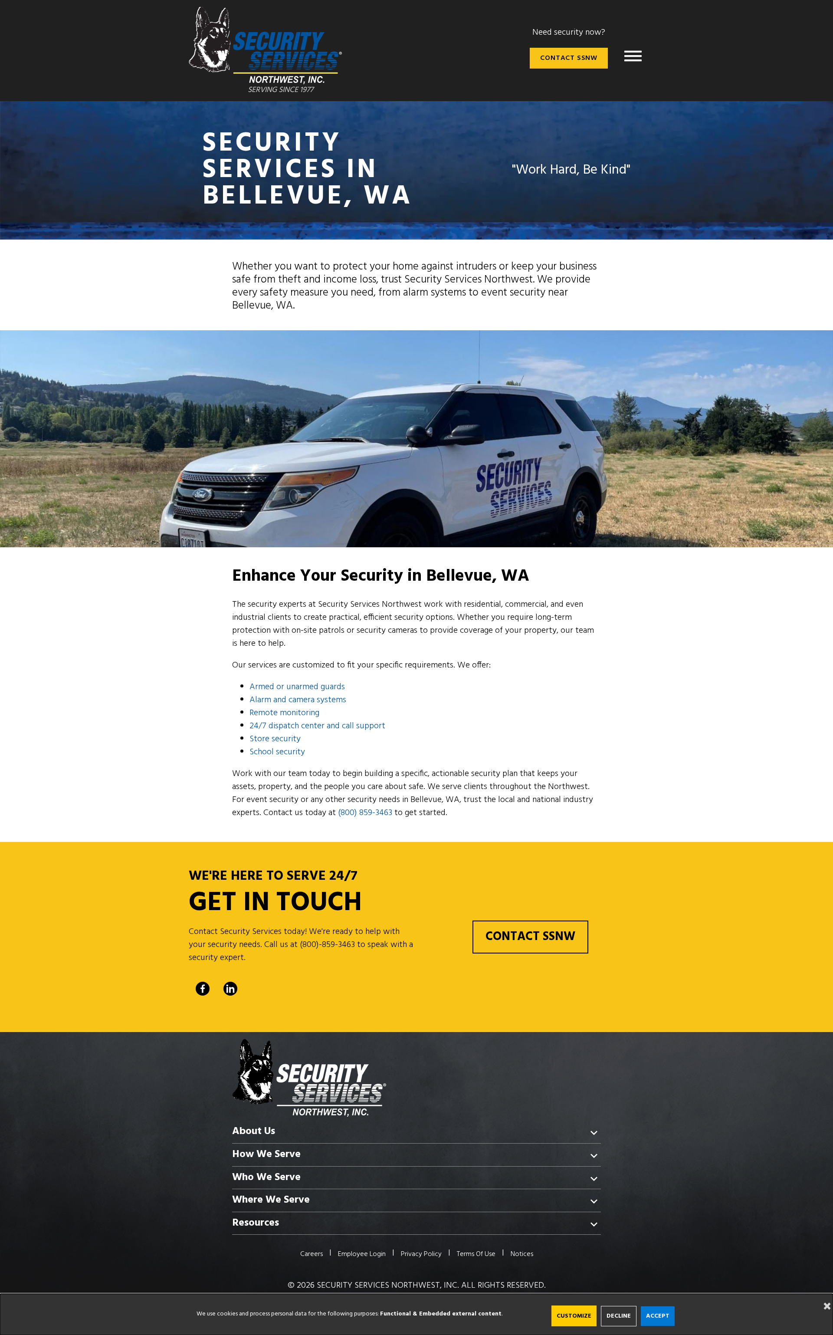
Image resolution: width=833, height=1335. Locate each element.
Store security (275, 739)
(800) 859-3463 (365, 813)
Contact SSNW (568, 58)
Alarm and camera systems (297, 700)
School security (277, 752)
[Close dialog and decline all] (824, 1299)
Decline (619, 1316)
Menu (633, 56)
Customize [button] (574, 1316)
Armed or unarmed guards (297, 687)
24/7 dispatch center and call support (317, 726)
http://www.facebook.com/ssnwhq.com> (203, 989)
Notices (522, 1254)
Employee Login (362, 1254)
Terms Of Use (476, 1254)
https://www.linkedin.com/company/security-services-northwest (230, 989)
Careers (311, 1254)
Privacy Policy (421, 1254)
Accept (657, 1316)
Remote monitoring (284, 713)
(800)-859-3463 (327, 945)
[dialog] (416, 1314)
